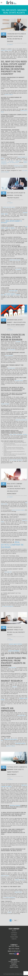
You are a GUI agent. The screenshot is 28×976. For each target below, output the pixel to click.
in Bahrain (11, 221)
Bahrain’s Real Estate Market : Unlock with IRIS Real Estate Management (16, 322)
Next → (16, 920)
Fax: (10, 948)
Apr (4, 36)
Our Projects (14, 934)
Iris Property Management (7, 606)
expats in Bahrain (5, 875)
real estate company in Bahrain (12, 545)
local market (18, 269)
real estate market (9, 355)
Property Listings (14, 936)
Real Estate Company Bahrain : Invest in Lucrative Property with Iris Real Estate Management (16, 488)
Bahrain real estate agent (15, 260)
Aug (4, 486)
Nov (3, 322)
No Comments (10, 44)
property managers (5, 403)
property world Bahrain (13, 650)
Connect (9, 912)
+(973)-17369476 (15, 948)
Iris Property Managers (10, 293)
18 (3, 193)
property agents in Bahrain (15, 644)
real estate (18, 341)
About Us (14, 930)
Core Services (14, 932)
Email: (9, 951)
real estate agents (11, 349)
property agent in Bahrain (6, 50)
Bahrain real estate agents (10, 739)
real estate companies (14, 805)
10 (4, 767)
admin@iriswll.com (15, 951)
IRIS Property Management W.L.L (3, 3)
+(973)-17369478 (15, 946)
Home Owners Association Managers (18, 434)
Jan (3, 195)
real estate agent (13, 290)
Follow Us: (11, 953)
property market (18, 892)
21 (3, 34)
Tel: (10, 946)
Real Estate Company (23, 495)
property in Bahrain (9, 94)
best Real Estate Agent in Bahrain (10, 294)
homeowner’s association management (11, 161)
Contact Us (14, 938)
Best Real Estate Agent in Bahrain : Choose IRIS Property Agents (16, 195)
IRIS (2, 740)
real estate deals (11, 368)
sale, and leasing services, (13, 162)
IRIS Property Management (16, 460)
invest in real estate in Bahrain (18, 510)
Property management (22, 43)
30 (3, 627)
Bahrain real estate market (9, 207)
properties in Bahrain (18, 165)
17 (3, 320)
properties (15, 686)
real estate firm (8, 572)
